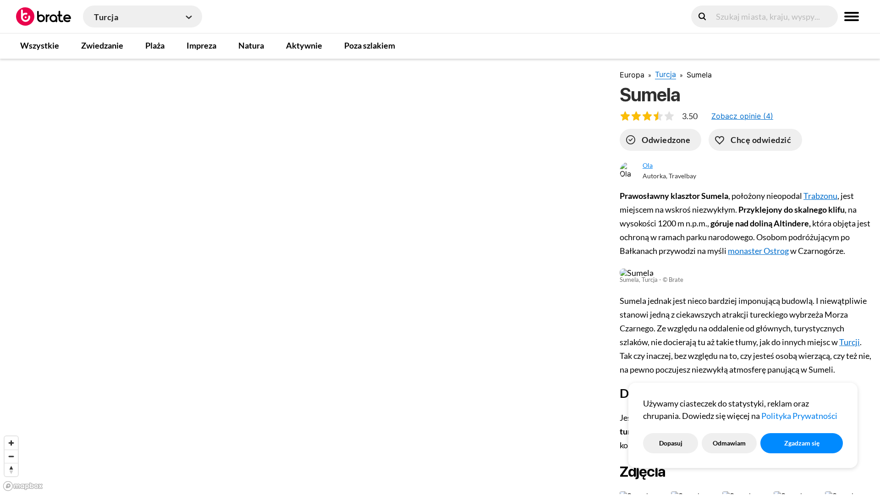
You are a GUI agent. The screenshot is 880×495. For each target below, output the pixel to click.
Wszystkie (39, 45)
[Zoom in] (11, 443)
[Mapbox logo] (23, 486)
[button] (742, 116)
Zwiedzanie (102, 45)
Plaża (155, 45)
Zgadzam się (802, 443)
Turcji (849, 342)
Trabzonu (820, 196)
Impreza (201, 45)
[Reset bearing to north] (11, 469)
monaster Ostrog (758, 251)
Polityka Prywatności (799, 416)
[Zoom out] (11, 456)
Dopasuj (670, 443)
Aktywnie (304, 45)
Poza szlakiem (369, 45)
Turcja (665, 74)
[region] (302, 276)
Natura (251, 45)
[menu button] (851, 16)
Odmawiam (729, 443)
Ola (648, 165)
